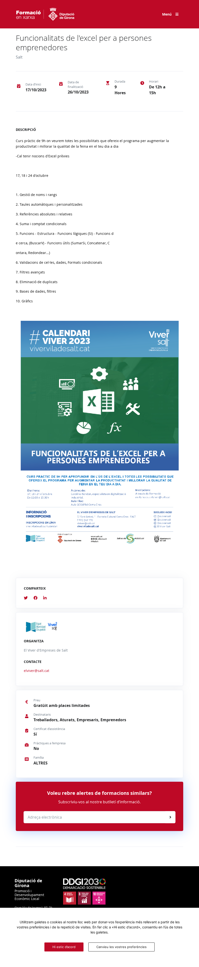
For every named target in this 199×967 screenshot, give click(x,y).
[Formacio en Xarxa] (45, 14)
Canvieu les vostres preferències (121, 947)
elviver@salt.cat (36, 670)
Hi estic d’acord (63, 947)
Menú (167, 14)
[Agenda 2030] (84, 891)
